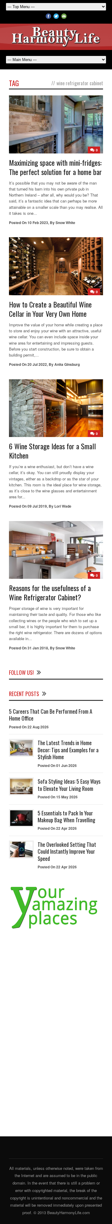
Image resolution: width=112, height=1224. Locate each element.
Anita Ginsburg (67, 364)
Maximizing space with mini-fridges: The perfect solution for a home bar (55, 167)
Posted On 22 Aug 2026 (29, 727)
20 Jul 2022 (37, 364)
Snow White (65, 222)
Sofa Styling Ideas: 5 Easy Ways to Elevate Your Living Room (69, 784)
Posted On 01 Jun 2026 (57, 765)
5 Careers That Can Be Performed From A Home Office (50, 714)
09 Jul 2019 (37, 506)
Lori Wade (62, 506)
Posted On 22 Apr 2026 (57, 828)
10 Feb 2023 (37, 222)
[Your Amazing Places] (56, 928)
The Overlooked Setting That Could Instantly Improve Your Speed (67, 851)
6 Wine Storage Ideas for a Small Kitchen (52, 451)
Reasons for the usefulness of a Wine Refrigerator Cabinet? (50, 592)
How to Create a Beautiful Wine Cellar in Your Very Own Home (50, 309)
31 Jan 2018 (37, 648)
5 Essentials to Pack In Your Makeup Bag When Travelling (66, 816)
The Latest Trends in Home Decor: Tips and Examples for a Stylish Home (68, 750)
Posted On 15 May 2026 (58, 797)
